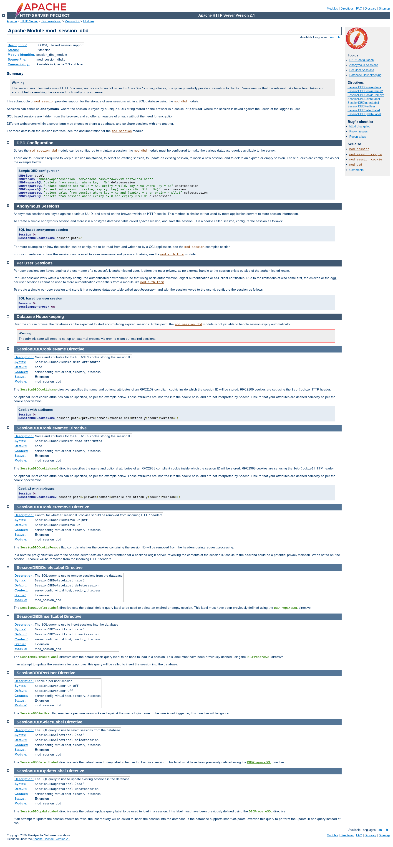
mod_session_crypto (365, 154)
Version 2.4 (72, 21)
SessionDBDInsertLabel (363, 102)
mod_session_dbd (43, 150)
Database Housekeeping (365, 75)
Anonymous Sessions (363, 65)
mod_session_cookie (365, 159)
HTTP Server (29, 21)
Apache (12, 21)
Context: (21, 372)
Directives (347, 8)
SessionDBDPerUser (361, 106)
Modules (332, 8)
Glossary (370, 8)
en (332, 37)
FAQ (359, 8)
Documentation (51, 21)
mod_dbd (180, 101)
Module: (21, 381)
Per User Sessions (361, 70)
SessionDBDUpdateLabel (364, 114)
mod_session (44, 101)
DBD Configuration (361, 60)
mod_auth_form (172, 254)
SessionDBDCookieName (364, 87)
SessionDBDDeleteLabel (364, 99)
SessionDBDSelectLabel (364, 110)
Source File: (17, 59)
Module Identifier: (21, 54)
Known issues (358, 131)
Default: (21, 367)
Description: (17, 45)
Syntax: (20, 362)
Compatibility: (19, 64)
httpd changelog (359, 126)
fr (339, 37)
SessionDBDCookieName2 (365, 91)
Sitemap (384, 8)
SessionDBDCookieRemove (366, 95)
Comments (356, 170)
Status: (13, 50)
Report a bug (357, 136)
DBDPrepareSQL (286, 608)
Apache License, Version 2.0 (51, 839)
